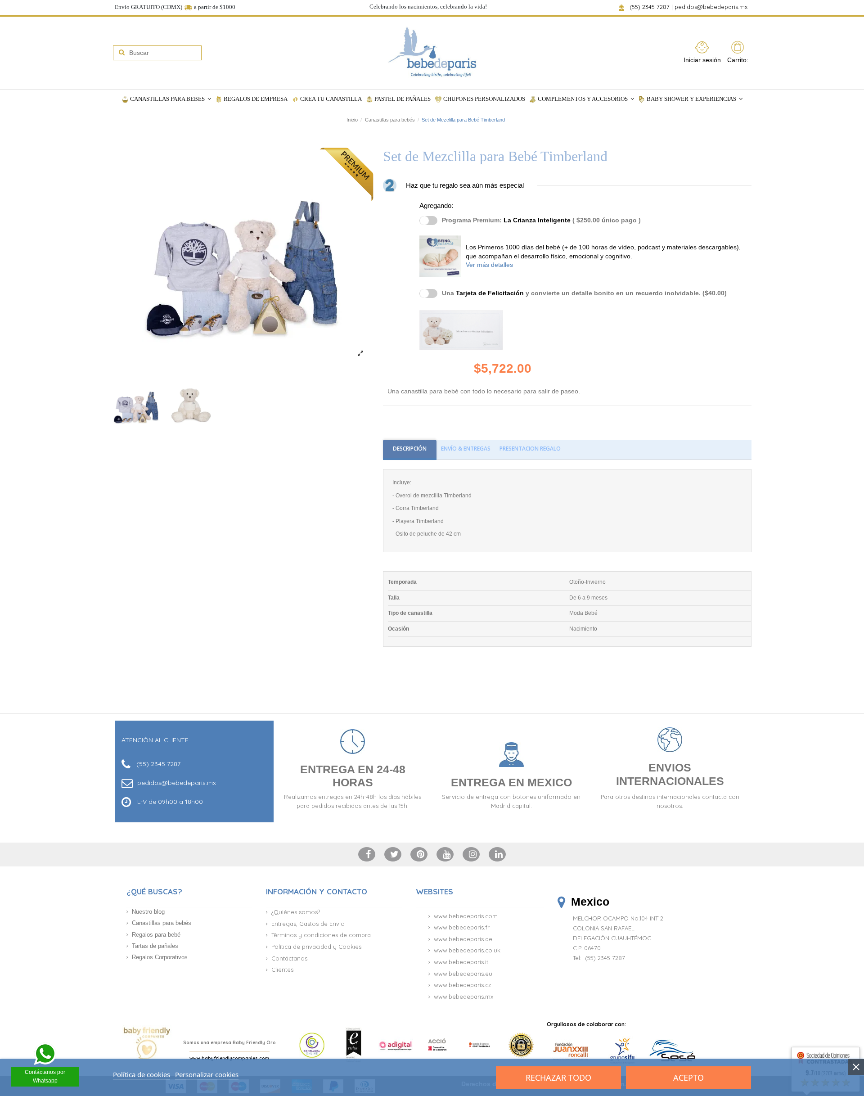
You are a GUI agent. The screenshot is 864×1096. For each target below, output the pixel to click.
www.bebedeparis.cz (462, 984)
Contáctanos (289, 958)
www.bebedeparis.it (461, 961)
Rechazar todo (558, 1077)
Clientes (282, 969)
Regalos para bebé (156, 934)
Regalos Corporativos (160, 957)
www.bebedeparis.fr (462, 927)
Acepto (688, 1077)
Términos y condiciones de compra (321, 934)
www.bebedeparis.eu (463, 973)
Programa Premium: (541, 220)
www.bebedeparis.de (463, 939)
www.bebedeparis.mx (463, 996)
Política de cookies (141, 1074)
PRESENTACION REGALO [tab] (530, 448)
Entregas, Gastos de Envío (308, 923)
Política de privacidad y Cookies (316, 946)
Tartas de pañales (155, 946)
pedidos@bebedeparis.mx (712, 6)
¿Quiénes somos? (295, 912)
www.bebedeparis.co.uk (467, 950)
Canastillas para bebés (161, 923)
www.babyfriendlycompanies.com (229, 1058)
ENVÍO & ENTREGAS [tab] (465, 448)
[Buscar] (121, 52)
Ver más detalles (489, 264)
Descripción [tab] (410, 448)
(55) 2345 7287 (650, 6)
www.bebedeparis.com (466, 916)
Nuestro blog (148, 911)
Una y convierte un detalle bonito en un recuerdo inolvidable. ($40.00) (584, 293)
